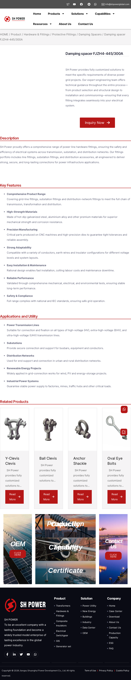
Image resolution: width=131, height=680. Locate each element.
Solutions (77, 13)
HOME (4, 34)
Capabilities (103, 13)
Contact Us (85, 24)
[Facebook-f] (7, 654)
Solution (86, 598)
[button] (65, 526)
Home (37, 13)
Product (16, 34)
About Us (65, 24)
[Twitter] (21, 654)
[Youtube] (28, 654)
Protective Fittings (64, 34)
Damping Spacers (90, 34)
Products (54, 13)
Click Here (17, 554)
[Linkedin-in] (14, 654)
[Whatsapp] (35, 654)
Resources (40, 24)
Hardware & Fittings (36, 34)
